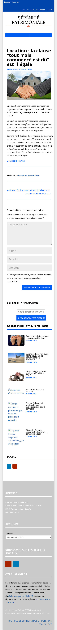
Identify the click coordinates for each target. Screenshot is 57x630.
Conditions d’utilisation (39, 613)
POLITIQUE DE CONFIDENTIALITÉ (23, 621)
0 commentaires (25, 69)
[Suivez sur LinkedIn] (9, 466)
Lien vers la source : (16, 160)
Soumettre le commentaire (37, 287)
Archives (9, 533)
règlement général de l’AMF (20, 596)
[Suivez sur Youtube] (14, 466)
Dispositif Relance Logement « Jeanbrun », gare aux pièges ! (36, 432)
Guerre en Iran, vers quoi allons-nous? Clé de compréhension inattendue (37, 357)
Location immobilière (28, 175)
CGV (50, 624)
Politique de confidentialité (16, 613)
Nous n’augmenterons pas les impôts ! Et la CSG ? (36, 373)
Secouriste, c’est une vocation (35, 390)
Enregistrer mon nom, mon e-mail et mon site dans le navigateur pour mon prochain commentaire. (29, 278)
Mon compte (40, 9)
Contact (50, 9)
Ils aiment (15, 2)
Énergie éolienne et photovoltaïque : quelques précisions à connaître (35, 406)
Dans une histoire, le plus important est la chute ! (37, 337)
